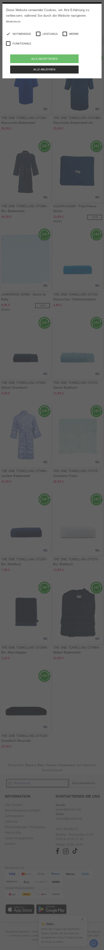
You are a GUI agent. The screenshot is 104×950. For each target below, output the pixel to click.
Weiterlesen (13, 21)
